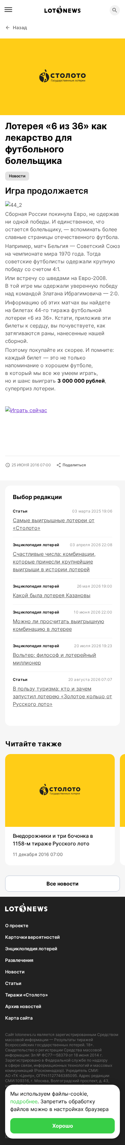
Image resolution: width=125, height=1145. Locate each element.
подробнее (24, 1101)
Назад (20, 27)
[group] (60, 809)
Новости (17, 176)
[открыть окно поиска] (115, 10)
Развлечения (19, 960)
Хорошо (62, 1126)
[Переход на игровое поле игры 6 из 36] (31, 417)
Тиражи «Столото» (26, 994)
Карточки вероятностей (32, 937)
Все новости (62, 883)
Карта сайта (19, 1018)
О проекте (16, 925)
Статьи (13, 983)
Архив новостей (23, 1006)
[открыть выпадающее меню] (8, 9)
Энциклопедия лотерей (31, 948)
